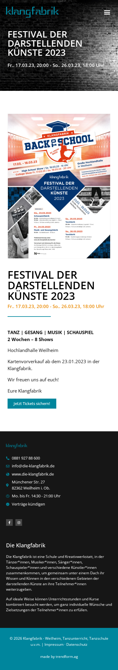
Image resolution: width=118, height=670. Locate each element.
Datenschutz (76, 644)
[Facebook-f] (9, 522)
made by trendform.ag (59, 656)
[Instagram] (18, 522)
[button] (107, 12)
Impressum (54, 644)
